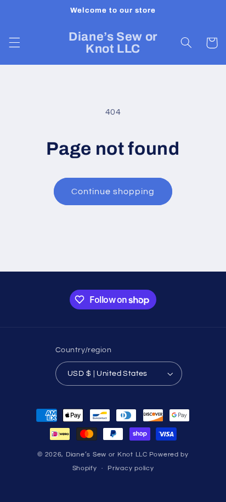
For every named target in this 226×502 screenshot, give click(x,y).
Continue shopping (113, 191)
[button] (14, 42)
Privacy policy (131, 468)
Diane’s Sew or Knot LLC (107, 455)
